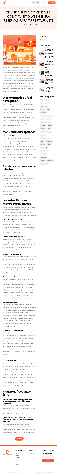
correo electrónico (47, 453)
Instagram (31, 456)
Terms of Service (49, 472)
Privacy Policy (40, 472)
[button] (33, 2)
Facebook (31, 453)
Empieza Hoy (19, 438)
